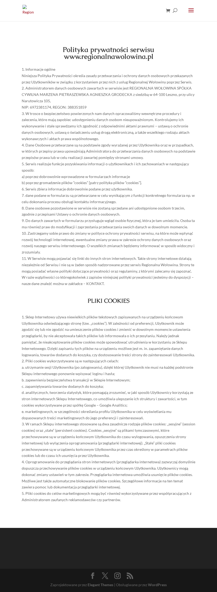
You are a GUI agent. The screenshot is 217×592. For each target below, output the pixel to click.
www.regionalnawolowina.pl (108, 56)
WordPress (157, 584)
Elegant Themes (100, 584)
